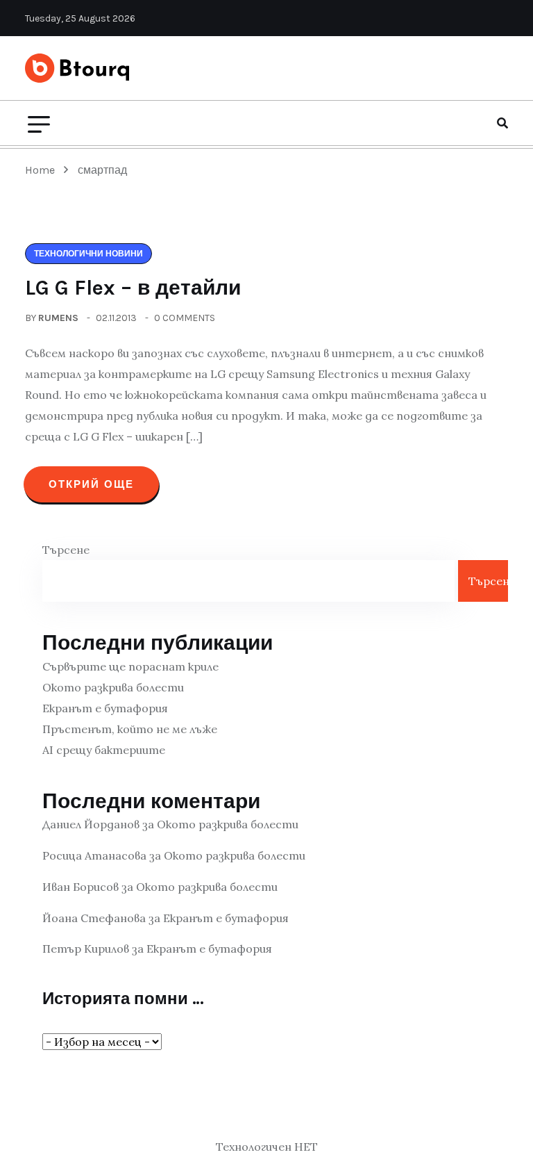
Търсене (66, 550)
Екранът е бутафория (105, 708)
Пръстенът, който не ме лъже (129, 729)
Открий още (91, 484)
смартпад (102, 170)
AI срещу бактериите (103, 750)
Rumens (58, 318)
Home (42, 170)
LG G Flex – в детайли (133, 287)
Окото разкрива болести (113, 687)
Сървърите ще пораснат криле (130, 666)
